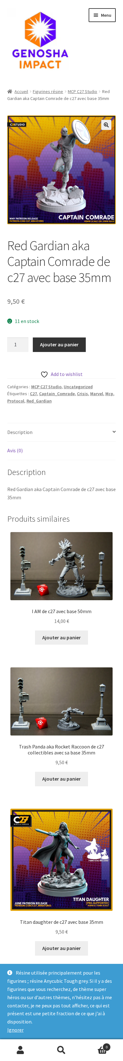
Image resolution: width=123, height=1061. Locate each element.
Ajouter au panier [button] (61, 637)
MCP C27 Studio (82, 91)
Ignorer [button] (15, 1030)
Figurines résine (48, 91)
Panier (95, 1044)
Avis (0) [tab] (15, 450)
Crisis (82, 393)
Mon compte (20, 1050)
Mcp (109, 393)
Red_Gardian (39, 401)
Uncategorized (78, 387)
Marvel (96, 393)
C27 (33, 393)
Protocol (15, 401)
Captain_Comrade (57, 393)
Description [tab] (19, 432)
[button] (106, 125)
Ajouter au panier (59, 344)
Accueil (21, 91)
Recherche (61, 1050)
